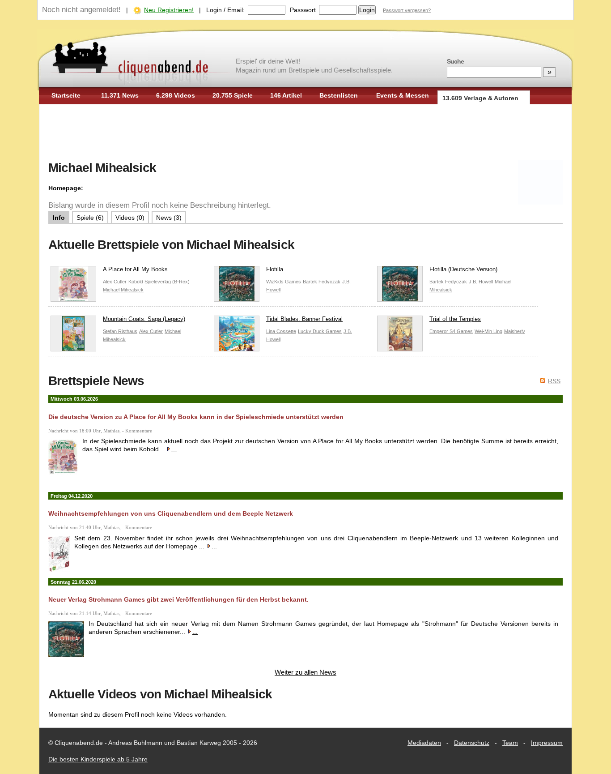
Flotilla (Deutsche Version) (463, 269)
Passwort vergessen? (407, 10)
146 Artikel (286, 95)
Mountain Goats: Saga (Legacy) (144, 319)
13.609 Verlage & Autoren (480, 98)
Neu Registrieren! (169, 9)
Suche (455, 61)
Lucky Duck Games (320, 331)
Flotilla (274, 269)
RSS (554, 381)
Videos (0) (129, 217)
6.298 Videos (175, 95)
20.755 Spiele (232, 95)
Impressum (547, 742)
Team (510, 742)
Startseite (66, 95)
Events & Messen (402, 95)
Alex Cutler (115, 281)
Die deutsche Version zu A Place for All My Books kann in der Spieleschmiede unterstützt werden (196, 416)
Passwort (303, 9)
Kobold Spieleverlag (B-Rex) (159, 281)
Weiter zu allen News (305, 672)
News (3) (169, 217)
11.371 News (120, 95)
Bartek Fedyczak (321, 281)
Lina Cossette (281, 331)
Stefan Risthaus (120, 331)
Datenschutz (471, 742)
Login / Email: (225, 9)
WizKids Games (283, 281)
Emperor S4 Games (451, 331)
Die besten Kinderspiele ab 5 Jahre (98, 759)
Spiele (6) (90, 217)
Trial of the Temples (455, 319)
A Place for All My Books (135, 269)
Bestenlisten (338, 95)
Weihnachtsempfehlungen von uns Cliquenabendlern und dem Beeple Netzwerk (170, 513)
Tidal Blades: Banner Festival (304, 319)
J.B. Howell (481, 281)
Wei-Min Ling (488, 331)
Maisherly (514, 331)
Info (59, 217)
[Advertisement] (305, 133)
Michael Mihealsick (123, 289)
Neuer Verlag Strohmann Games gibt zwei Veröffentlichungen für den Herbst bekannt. (178, 599)
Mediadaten (424, 742)
